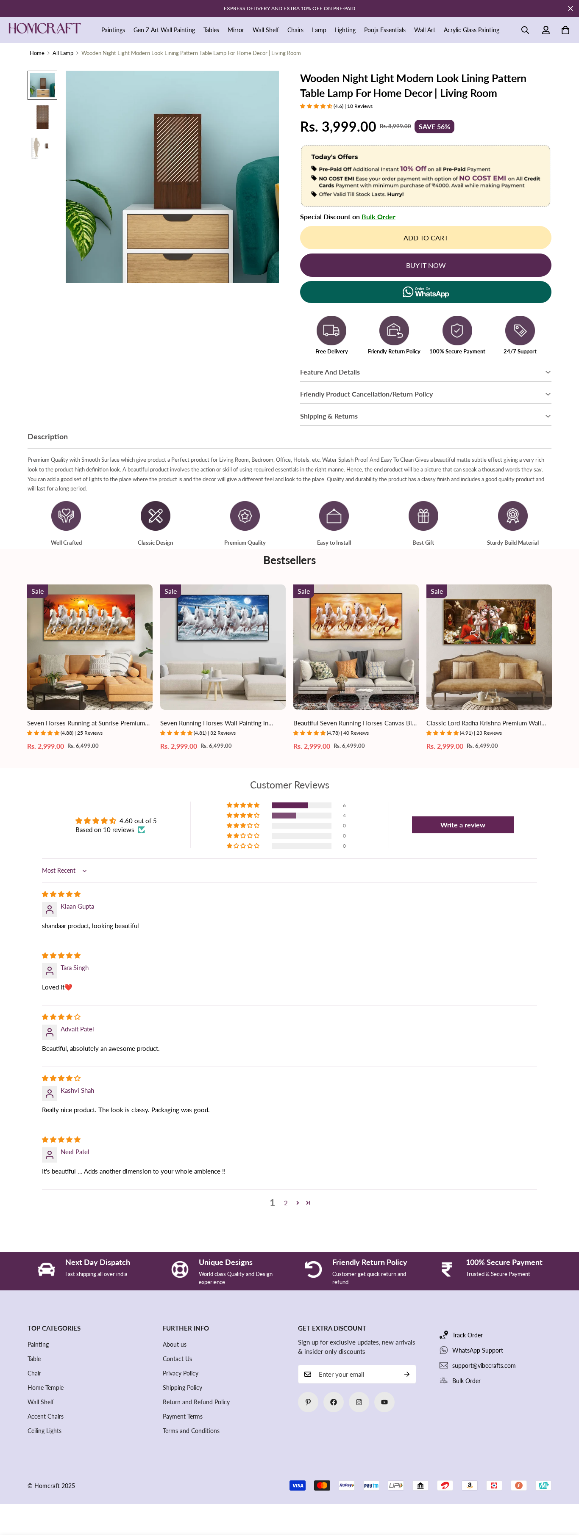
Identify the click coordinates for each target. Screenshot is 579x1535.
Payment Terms (183, 1416)
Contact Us (177, 1358)
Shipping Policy (182, 1387)
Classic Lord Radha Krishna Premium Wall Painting (483, 723)
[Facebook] (333, 1402)
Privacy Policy (180, 1373)
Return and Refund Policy (196, 1401)
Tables (211, 29)
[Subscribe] (407, 1374)
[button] (565, 30)
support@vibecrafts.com (484, 1365)
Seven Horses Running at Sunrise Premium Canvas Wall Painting (86, 723)
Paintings (113, 29)
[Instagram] (359, 1402)
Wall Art (424, 29)
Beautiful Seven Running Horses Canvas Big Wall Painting (354, 723)
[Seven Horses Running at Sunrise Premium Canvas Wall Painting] (90, 647)
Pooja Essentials (385, 29)
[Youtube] (384, 1402)
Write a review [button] (462, 825)
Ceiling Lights (44, 1430)
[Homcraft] (44, 30)
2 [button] (286, 1203)
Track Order (467, 1335)
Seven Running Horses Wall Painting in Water (214, 723)
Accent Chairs (46, 1416)
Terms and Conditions (191, 1430)
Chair (34, 1373)
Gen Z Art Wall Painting (164, 29)
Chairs (295, 29)
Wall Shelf (266, 29)
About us (175, 1344)
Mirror (236, 29)
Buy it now (426, 265)
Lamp (319, 29)
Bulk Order (378, 216)
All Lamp (63, 53)
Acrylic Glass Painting (471, 29)
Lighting (345, 29)
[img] (61, 894)
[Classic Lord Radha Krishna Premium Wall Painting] (489, 647)
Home (37, 53)
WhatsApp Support (477, 1350)
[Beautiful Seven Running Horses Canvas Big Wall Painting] (356, 647)
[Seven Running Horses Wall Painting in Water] (223, 647)
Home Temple (46, 1387)
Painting (38, 1344)
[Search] (525, 30)
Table (34, 1358)
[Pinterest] (308, 1402)
